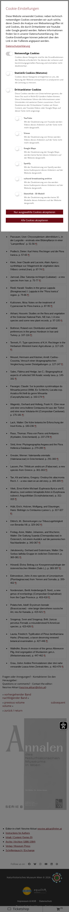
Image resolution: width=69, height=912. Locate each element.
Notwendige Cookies (27, 53)
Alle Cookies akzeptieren (34, 220)
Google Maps (30, 148)
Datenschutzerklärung (18, 46)
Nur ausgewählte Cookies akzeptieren (34, 212)
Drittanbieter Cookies (28, 89)
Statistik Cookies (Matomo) (31, 72)
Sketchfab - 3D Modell (34, 193)
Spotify (27, 163)
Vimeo (27, 133)
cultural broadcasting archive (38, 178)
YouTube (28, 118)
